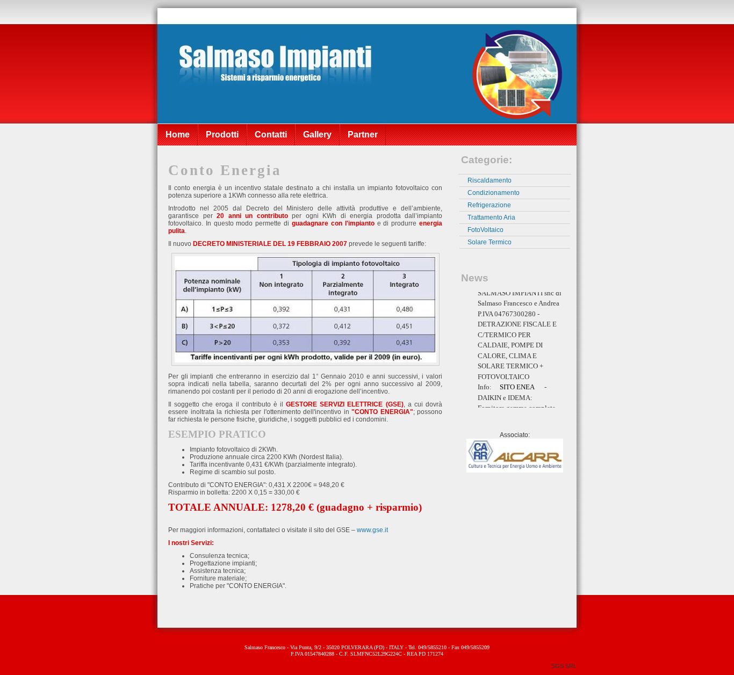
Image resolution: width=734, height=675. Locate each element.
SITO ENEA (517, 381)
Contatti (271, 134)
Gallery (317, 134)
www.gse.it (372, 530)
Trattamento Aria (491, 217)
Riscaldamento (489, 180)
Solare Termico (489, 242)
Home (177, 134)
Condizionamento (493, 193)
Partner (363, 134)
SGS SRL (564, 666)
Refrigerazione (489, 205)
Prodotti (222, 134)
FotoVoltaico (485, 230)
